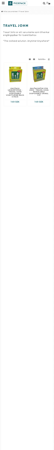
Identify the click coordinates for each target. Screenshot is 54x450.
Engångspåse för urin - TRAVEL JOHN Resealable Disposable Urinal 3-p (39, 92)
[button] (49, 3)
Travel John (24, 11)
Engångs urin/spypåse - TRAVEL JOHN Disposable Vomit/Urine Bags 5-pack (15, 93)
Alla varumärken (11, 11)
